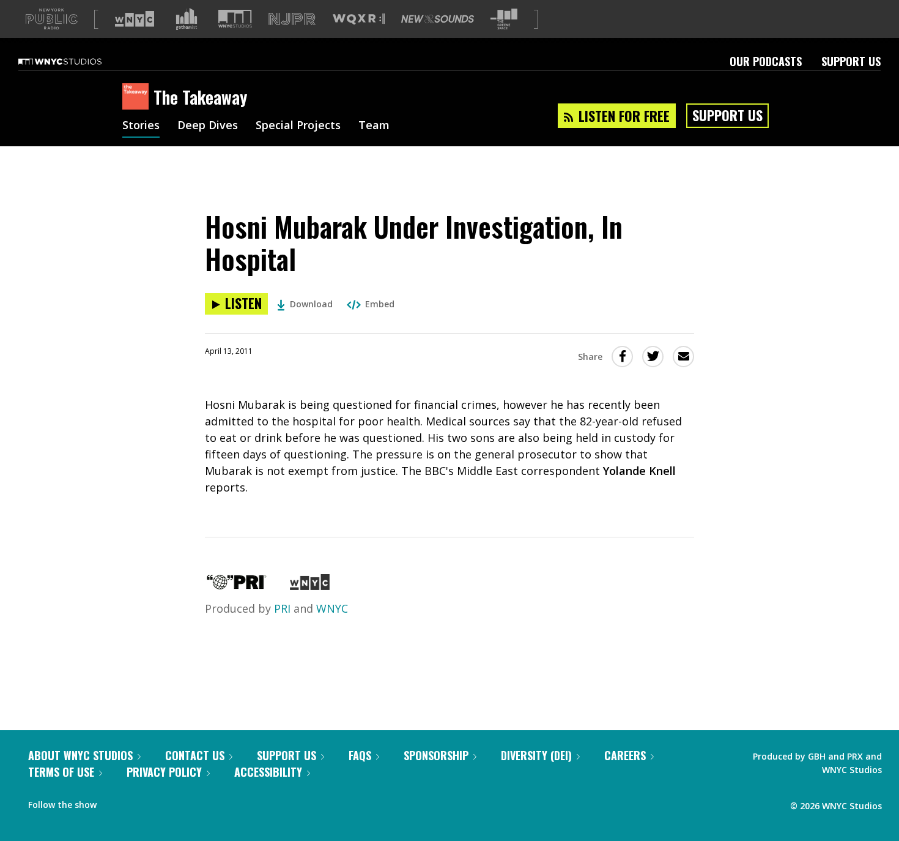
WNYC (332, 608)
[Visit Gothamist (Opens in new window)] (186, 19)
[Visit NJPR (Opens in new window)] (292, 19)
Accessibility (268, 772)
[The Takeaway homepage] (138, 97)
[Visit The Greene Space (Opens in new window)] (503, 19)
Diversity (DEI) (536, 755)
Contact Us (194, 755)
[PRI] (236, 585)
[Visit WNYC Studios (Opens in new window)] (235, 19)
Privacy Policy (164, 772)
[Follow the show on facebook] (114, 802)
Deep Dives (207, 126)
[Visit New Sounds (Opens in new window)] (437, 19)
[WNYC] (310, 585)
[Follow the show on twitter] (138, 802)
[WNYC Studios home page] (75, 61)
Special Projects (298, 126)
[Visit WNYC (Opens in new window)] (134, 19)
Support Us (851, 61)
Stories (141, 126)
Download (311, 304)
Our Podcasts (766, 61)
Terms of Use (61, 772)
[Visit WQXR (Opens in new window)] (359, 19)
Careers (625, 755)
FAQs (360, 755)
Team (374, 126)
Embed (379, 304)
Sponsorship (436, 755)
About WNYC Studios (80, 755)
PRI (282, 608)
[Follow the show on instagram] (161, 802)
